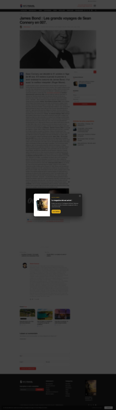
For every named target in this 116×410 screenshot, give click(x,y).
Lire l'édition (56, 211)
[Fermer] (80, 196)
